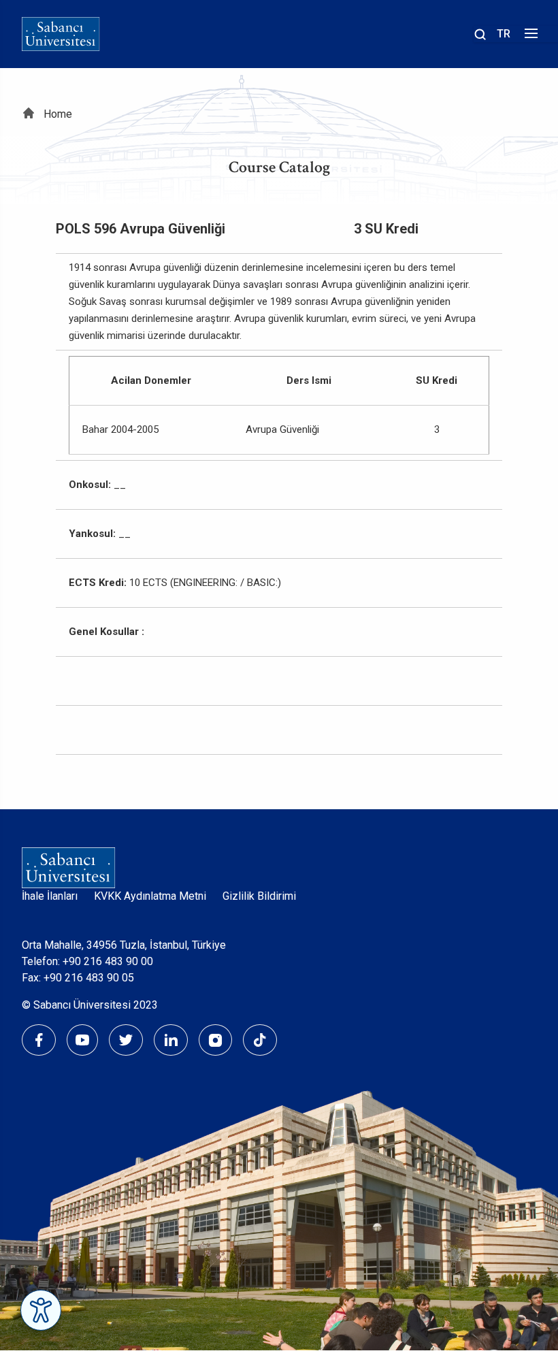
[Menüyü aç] (529, 37)
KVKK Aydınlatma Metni (150, 896)
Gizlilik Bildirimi (259, 896)
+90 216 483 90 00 (108, 961)
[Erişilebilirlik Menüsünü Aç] (40, 1310)
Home (58, 114)
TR (503, 33)
